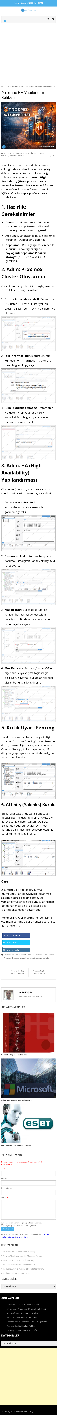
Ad (3, 1169)
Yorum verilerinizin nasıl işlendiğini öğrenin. (25, 1235)
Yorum (4, 1197)
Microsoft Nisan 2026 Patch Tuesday (19, 1251)
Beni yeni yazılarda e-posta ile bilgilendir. (19, 1225)
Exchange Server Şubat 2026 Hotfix (22, 1330)
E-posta (5, 1178)
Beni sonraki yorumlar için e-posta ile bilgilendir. (22, 1223)
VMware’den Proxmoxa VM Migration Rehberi (22, 1256)
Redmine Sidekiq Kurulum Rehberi (17, 1273)
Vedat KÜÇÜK (8, 153)
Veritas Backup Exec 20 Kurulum (14, 1055)
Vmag (31, 1412)
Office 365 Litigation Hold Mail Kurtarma (16, 1100)
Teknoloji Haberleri (17, 155)
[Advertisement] (28, 52)
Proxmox (7, 955)
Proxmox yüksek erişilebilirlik (37, 958)
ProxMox (4, 155)
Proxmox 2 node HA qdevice (23, 955)
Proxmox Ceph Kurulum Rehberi (39, 972)
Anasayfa (5, 86)
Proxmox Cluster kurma (44, 955)
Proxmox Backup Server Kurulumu (17, 972)
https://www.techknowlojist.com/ (30, 996)
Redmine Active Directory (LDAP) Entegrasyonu (23, 1269)
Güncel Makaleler (18, 86)
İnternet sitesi (6, 1188)
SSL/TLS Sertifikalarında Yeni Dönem (19, 1264)
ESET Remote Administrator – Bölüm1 (16, 1146)
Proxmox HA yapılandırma (14, 958)
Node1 (33, 299)
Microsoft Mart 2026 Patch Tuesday (18, 1260)
